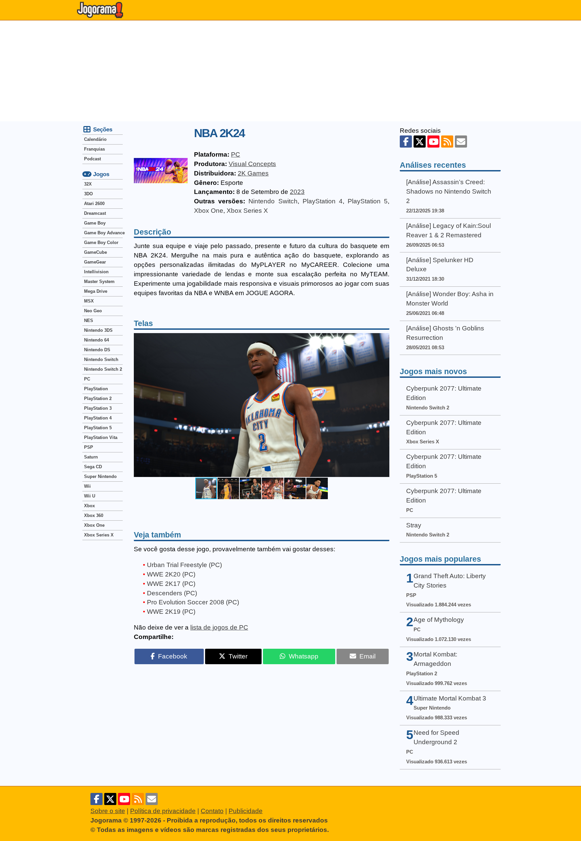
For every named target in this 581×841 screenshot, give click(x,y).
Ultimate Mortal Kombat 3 (450, 698)
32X (88, 184)
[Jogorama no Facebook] (406, 141)
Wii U (89, 495)
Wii (87, 486)
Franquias (94, 149)
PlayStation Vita (100, 437)
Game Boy (95, 223)
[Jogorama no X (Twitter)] (420, 141)
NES (88, 320)
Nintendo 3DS (98, 330)
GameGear (95, 262)
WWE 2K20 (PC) (171, 574)
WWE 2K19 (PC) (171, 611)
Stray (413, 525)
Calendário (95, 139)
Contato (212, 810)
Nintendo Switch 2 (103, 369)
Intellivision (96, 271)
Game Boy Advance (103, 232)
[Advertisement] (290, 71)
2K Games (253, 173)
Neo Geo (93, 310)
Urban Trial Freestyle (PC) (184, 564)
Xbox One (208, 210)
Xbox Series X (247, 210)
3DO (88, 193)
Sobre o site (107, 810)
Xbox (89, 505)
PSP (88, 447)
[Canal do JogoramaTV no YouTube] (433, 141)
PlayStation (96, 388)
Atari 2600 (94, 203)
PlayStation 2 (98, 398)
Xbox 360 (93, 515)
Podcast (92, 158)
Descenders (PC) (172, 593)
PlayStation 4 (323, 201)
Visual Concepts (252, 163)
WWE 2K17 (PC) (171, 583)
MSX (89, 301)
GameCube (95, 252)
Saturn (91, 456)
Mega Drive (95, 291)
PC (235, 154)
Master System (99, 281)
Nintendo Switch (272, 201)
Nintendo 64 (96, 340)
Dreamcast (95, 213)
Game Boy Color (101, 242)
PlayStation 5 (368, 201)
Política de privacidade (163, 810)
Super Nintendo (100, 476)
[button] (383, 405)
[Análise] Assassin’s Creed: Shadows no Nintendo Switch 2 (448, 191)
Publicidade (246, 810)
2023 (297, 191)
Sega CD (93, 466)
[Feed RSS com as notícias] (447, 141)
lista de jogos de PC (219, 627)
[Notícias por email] (461, 141)
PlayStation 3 (98, 408)
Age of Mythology (439, 619)
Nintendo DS (97, 349)
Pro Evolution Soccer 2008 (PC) (193, 602)
